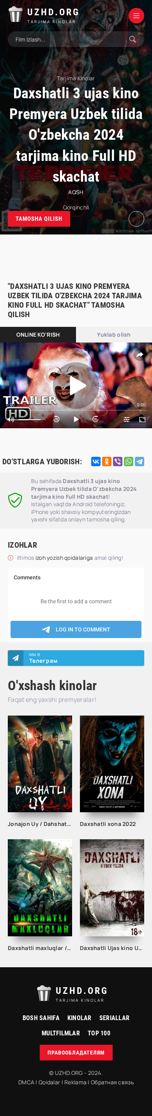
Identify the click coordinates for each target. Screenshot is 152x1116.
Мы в (43, 658)
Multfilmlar (61, 1033)
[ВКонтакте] (96, 461)
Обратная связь (112, 1082)
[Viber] (117, 461)
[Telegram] (139, 461)
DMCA (26, 1082)
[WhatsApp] (128, 461)
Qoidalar (49, 1082)
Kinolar (79, 1018)
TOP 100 (99, 1033)
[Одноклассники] (106, 461)
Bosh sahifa (41, 1018)
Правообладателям (76, 1052)
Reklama (75, 1082)
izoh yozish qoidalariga (64, 557)
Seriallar (114, 1018)
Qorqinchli (76, 207)
